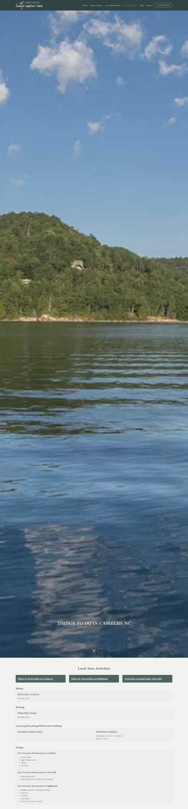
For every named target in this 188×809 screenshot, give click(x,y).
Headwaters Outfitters (106, 731)
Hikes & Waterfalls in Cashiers (35, 678)
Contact (149, 5)
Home (85, 5)
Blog (142, 5)
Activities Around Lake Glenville (143, 678)
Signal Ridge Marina (27, 713)
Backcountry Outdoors (28, 694)
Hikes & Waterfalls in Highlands (89, 678)
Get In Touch (164, 5)
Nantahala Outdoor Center (30, 731)
